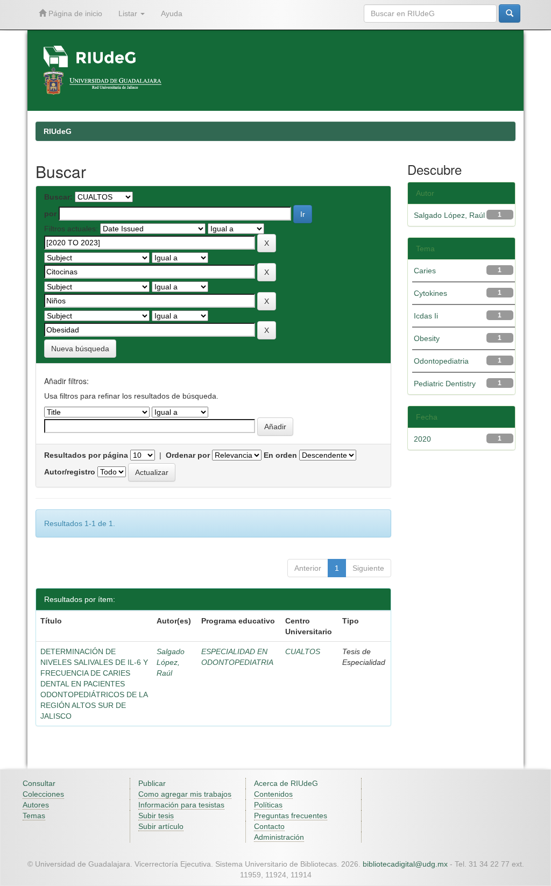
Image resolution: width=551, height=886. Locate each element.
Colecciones (43, 794)
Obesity (427, 338)
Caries (425, 270)
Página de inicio (74, 13)
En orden (280, 455)
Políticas (268, 804)
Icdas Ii (426, 315)
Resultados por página (86, 455)
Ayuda (171, 13)
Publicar (152, 783)
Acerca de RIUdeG (286, 783)
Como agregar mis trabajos (184, 794)
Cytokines (430, 293)
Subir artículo (160, 826)
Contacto (269, 826)
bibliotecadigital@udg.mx (405, 864)
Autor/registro (69, 471)
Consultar (39, 783)
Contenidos (273, 794)
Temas (34, 815)
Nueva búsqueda (80, 348)
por (50, 213)
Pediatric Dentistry (445, 383)
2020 (422, 439)
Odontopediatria (441, 361)
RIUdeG (58, 131)
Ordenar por (188, 455)
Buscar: (58, 197)
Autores (36, 804)
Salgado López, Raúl (171, 662)
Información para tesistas (181, 804)
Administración (279, 837)
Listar (128, 13)
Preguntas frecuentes (290, 815)
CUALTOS (302, 651)
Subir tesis (156, 815)
